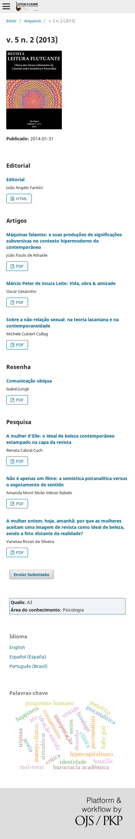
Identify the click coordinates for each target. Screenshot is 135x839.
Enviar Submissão (31, 574)
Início (11, 21)
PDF (19, 266)
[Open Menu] (6, 6)
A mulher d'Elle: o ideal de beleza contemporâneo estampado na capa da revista (60, 439)
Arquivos (32, 21)
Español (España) (27, 657)
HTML (21, 198)
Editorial (15, 179)
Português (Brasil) (28, 666)
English (17, 647)
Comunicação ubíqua (29, 381)
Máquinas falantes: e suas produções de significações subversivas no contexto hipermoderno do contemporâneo (64, 241)
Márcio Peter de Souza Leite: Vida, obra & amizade (61, 283)
